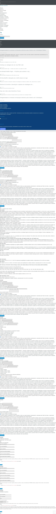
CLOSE (1, 280)
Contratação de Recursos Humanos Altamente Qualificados (10, 374)
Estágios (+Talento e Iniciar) (5, 370)
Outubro (1, 44)
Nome (1, 133)
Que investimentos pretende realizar (6, 141)
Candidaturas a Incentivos (4, 17)
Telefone (1, 136)
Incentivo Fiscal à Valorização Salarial (7, 333)
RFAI (1, 328)
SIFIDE (2, 329)
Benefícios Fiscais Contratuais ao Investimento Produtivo (10, 330)
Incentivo (2, 368)
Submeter (2, 167)
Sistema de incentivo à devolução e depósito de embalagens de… (16, 84)
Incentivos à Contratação (4, 20)
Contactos (1, 30)
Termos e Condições (3, 107)
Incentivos (1, 21)
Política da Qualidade (3, 104)
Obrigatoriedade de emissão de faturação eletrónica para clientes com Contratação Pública (23, 50)
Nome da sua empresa (4, 137)
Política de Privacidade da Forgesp (6, 145)
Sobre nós (1, 9)
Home (1, 41)
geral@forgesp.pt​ (3, 4)
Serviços (1, 11)
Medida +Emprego (4, 369)
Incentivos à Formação (4, 26)
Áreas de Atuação (3, 10)
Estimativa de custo (3, 181)
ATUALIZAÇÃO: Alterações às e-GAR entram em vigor (14, 78)
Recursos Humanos (3, 19)
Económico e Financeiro (4, 16)
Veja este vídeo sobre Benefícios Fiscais (10, 91)
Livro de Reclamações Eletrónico (5, 108)
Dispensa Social (3, 327)
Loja (0, 27)
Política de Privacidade (7, 461)
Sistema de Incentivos (3, 22)
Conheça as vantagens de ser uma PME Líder (11, 65)
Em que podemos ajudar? (4, 292)
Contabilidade (2, 14)
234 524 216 (13, 1)
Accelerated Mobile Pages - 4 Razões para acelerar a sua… (15, 71)
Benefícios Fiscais (3, 15)
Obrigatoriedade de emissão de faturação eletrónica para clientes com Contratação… (21, 97)
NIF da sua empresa (3, 138)
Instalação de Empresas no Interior (6, 334)
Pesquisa (2, 37)
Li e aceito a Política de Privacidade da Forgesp (9, 146)
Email (1, 173)
